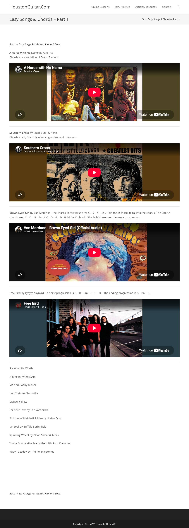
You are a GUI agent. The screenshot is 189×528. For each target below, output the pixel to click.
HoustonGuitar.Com (29, 7)
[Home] (143, 19)
